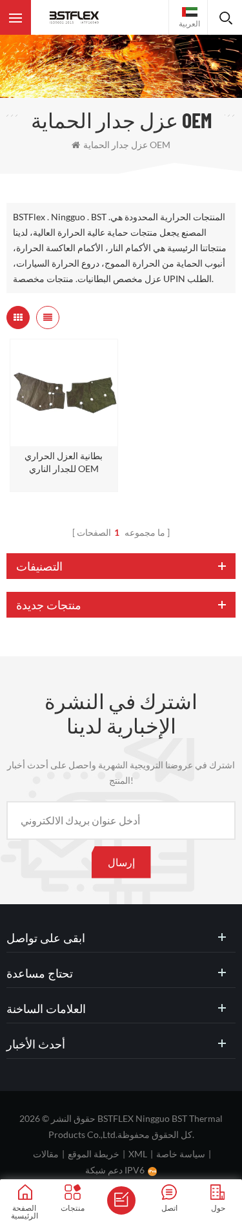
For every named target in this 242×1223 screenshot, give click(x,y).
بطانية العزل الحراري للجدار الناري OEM (64, 462)
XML (137, 1153)
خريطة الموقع (93, 1153)
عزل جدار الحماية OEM (126, 144)
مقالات (46, 1153)
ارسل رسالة (121, 1200)
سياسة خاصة (180, 1153)
